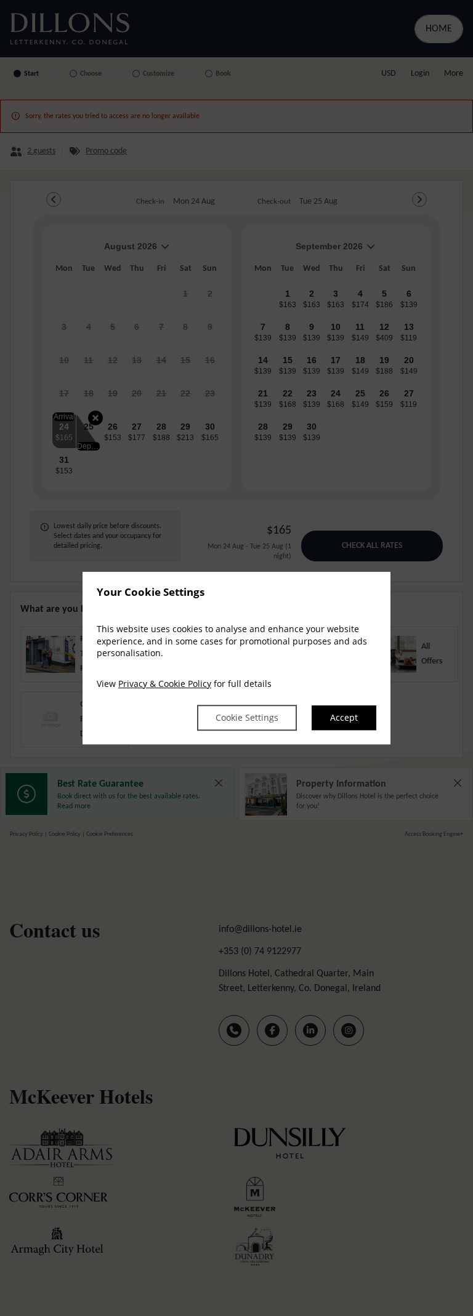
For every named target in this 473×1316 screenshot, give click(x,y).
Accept (344, 718)
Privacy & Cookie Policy (164, 683)
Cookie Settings (247, 718)
